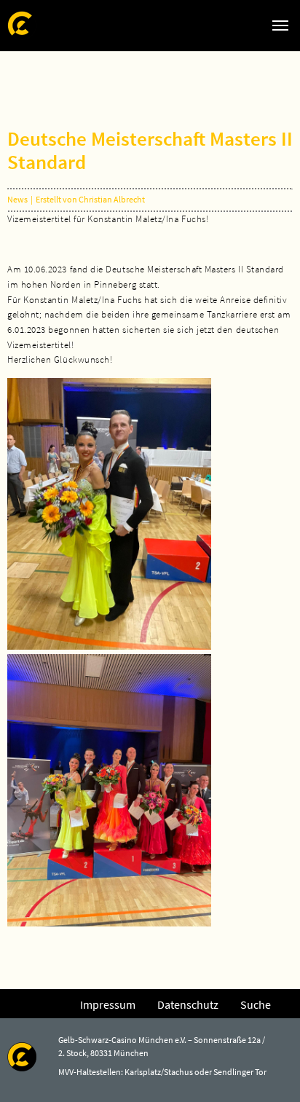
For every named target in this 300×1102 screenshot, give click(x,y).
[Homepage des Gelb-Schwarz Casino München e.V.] (21, 25)
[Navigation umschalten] (280, 25)
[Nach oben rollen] (267, 1069)
